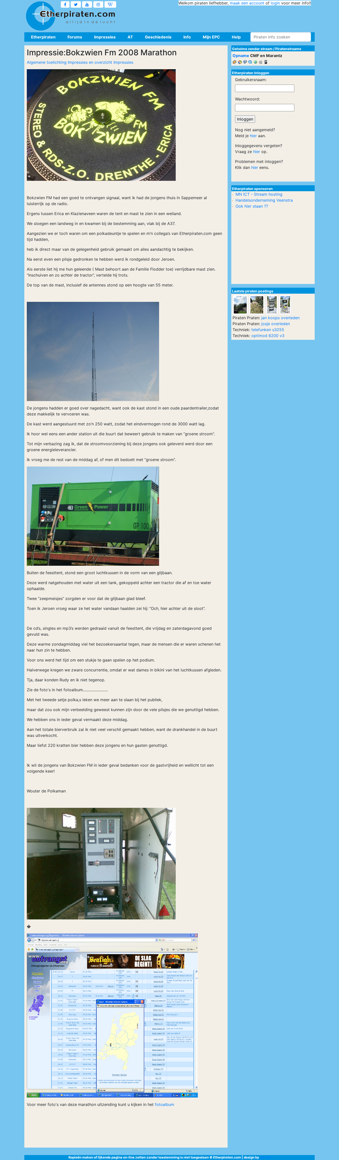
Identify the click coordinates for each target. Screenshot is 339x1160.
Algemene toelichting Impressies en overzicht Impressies (80, 62)
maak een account (247, 2)
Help (236, 36)
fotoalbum (164, 1104)
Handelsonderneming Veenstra (264, 200)
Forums (75, 36)
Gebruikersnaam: (251, 79)
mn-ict (265, 1157)
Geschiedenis (158, 36)
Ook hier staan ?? (252, 206)
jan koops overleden (280, 317)
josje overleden (275, 323)
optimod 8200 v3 (267, 335)
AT (130, 36)
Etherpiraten (43, 36)
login (275, 2)
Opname (241, 55)
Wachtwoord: (247, 98)
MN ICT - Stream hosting (259, 194)
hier (253, 135)
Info (187, 36)
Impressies (105, 36)
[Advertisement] (220, 17)
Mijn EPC (211, 36)
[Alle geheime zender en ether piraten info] (40, 16)
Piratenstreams (288, 49)
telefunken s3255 (267, 329)
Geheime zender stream (252, 49)
